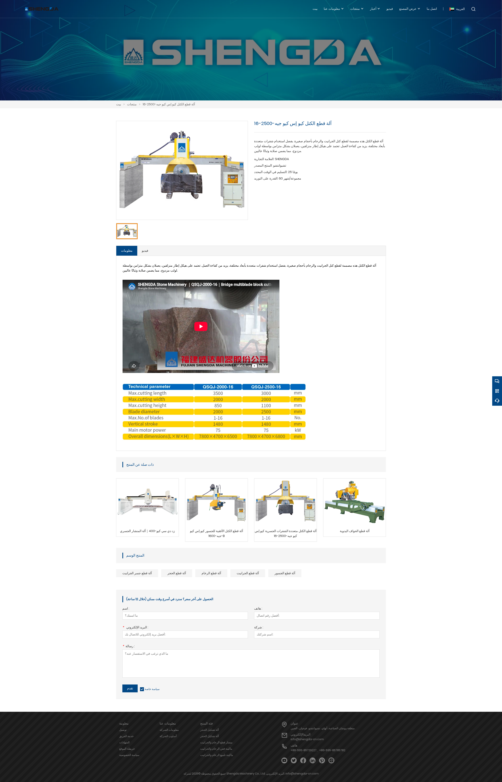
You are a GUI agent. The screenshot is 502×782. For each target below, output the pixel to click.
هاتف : (258, 609)
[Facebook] (303, 760)
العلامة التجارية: (264, 159)
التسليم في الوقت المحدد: (270, 172)
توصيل (123, 730)
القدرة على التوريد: (266, 178)
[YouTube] (284, 760)
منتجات (132, 104)
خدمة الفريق (126, 736)
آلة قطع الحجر (176, 573)
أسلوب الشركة (168, 736)
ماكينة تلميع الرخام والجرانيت (216, 755)
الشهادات (124, 742)
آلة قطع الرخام (211, 573)
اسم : (125, 609)
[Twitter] (294, 760)
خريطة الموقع (127, 749)
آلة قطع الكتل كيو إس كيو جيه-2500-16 (169, 104)
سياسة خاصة (152, 689)
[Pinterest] (322, 760)
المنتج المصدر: (263, 165)
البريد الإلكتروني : (135, 628)
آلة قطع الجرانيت (248, 573)
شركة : (258, 628)
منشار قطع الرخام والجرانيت (216, 742)
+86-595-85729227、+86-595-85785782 (318, 750)
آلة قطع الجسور (285, 573)
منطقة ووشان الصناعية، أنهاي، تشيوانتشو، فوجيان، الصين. (323, 728)
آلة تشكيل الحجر (209, 730)
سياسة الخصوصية (129, 755)
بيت (118, 104)
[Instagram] (331, 760)
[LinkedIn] (312, 760)
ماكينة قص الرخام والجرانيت (216, 749)
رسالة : (128, 646)
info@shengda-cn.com (307, 739)
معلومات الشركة (169, 730)
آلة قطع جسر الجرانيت (137, 573)
